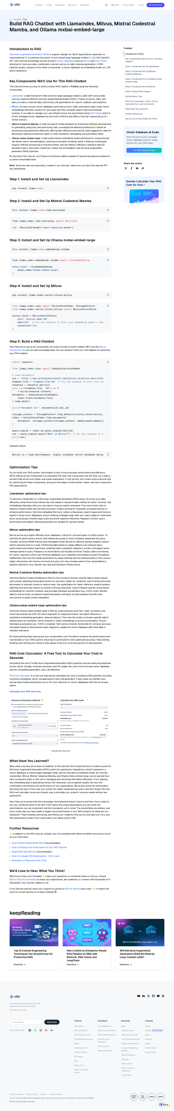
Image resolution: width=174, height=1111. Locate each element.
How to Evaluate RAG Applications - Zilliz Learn (36, 856)
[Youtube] (138, 996)
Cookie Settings (55, 1094)
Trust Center (126, 1075)
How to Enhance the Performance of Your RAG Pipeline (39, 847)
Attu (75, 1061)
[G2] (163, 996)
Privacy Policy (31, 1094)
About (147, 1026)
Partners (148, 1039)
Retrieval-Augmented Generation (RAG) (29, 54)
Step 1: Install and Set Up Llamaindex (142, 66)
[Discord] (158, 996)
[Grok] (40, 1030)
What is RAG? (127, 1064)
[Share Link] (143, 168)
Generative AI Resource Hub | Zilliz (29, 860)
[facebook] (131, 168)
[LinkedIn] (143, 996)
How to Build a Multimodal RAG (27, 843)
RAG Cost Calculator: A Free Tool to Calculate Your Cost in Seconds (141, 102)
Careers (148, 1030)
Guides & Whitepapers (130, 1043)
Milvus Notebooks (105, 1050)
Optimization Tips (133, 96)
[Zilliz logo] (15, 5)
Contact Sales (151, 1048)
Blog (123, 1026)
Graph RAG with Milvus (23, 851)
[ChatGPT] (29, 1030)
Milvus (86, 60)
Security (43, 1094)
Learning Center (127, 1030)
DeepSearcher (80, 1048)
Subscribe (52, 1022)
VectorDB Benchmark (107, 1035)
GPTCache (78, 1056)
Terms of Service (16, 1094)
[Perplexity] (35, 1030)
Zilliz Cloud (100, 60)
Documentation (104, 1026)
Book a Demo (129, 5)
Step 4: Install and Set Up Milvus (140, 86)
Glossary (125, 1059)
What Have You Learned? (136, 109)
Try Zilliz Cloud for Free (144, 150)
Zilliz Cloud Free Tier (82, 1035)
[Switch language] (106, 5)
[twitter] (126, 168)
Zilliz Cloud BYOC (81, 1030)
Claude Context (80, 1052)
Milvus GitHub (73, 888)
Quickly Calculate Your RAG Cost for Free (143, 183)
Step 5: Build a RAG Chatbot (138, 91)
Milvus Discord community (23, 879)
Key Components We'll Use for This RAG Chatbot (143, 60)
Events (147, 1043)
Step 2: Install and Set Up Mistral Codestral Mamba (140, 72)
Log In (141, 5)
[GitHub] (153, 996)
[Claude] (46, 1030)
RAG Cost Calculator (20, 675)
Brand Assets (150, 1052)
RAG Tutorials (103, 1046)
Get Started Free (155, 5)
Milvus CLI (78, 1065)
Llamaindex (17, 95)
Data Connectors (128, 1055)
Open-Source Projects (107, 1030)
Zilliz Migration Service (83, 1039)
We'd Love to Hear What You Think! (141, 118)
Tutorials (17, 19)
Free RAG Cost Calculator (104, 1040)
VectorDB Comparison (130, 1039)
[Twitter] (148, 996)
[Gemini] (51, 1030)
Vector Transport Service (81, 1071)
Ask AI (165, 1105)
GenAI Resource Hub (129, 1035)
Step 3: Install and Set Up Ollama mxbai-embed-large (143, 80)
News (147, 1035)
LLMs (92, 57)
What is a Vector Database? (128, 1069)
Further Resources (133, 114)
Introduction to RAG (134, 54)
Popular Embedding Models (129, 1049)
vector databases (66, 60)
